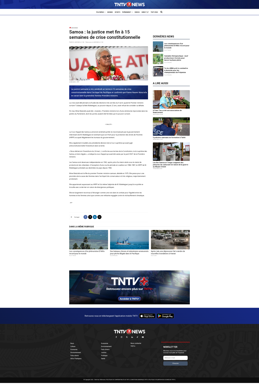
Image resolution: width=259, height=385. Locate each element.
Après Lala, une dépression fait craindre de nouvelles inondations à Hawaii (168, 252)
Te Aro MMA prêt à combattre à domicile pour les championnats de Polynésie (176, 70)
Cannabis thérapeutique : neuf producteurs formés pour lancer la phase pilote (176, 58)
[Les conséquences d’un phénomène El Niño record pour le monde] (158, 46)
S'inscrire (175, 363)
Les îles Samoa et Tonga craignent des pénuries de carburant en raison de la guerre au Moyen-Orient (170, 165)
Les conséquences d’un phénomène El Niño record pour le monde (176, 46)
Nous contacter (136, 343)
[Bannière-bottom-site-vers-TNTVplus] (129, 304)
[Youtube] (143, 337)
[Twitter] (127, 337)
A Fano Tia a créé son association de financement (167, 111)
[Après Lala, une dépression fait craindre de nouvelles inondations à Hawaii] (170, 239)
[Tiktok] (137, 337)
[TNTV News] (129, 331)
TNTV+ (133, 346)
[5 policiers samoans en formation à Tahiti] (171, 126)
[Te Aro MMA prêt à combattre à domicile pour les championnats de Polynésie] (158, 71)
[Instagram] (121, 337)
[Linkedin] (95, 217)
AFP (71, 203)
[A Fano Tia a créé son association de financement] (171, 99)
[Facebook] (85, 217)
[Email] (99, 217)
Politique (155, 106)
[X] (90, 217)
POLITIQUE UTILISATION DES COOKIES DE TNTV (162, 379)
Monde (75, 28)
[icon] (70, 28)
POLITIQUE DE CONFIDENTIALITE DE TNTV (117, 379)
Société (155, 133)
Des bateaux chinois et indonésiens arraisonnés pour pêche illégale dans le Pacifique (129, 252)
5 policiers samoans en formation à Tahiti (169, 137)
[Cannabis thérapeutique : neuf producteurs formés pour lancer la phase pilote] (158, 59)
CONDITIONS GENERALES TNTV (139, 379)
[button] (161, 12)
